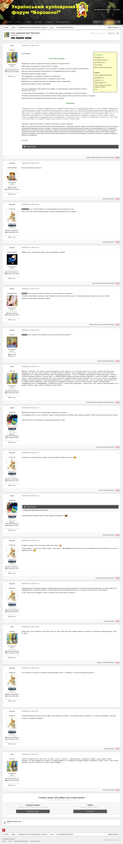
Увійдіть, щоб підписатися (99, 33)
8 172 (12, 268)
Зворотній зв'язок (64, 22)
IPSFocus (12, 839)
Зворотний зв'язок (35, 841)
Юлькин (93, 157)
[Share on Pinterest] (3, 830)
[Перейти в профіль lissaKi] (12, 342)
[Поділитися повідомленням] (118, 45)
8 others (105, 157)
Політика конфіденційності (21, 841)
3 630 (12, 351)
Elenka (12, 289)
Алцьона (105, 199)
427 (12, 66)
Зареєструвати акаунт (33, 811)
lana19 (94, 283)
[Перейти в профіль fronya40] (12, 175)
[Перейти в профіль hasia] (6, 34)
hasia (16, 35)
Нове (18, 22)
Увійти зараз (90, 811)
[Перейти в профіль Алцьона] (12, 216)
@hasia (24, 293)
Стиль (10, 841)
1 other (105, 324)
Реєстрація (116, 9)
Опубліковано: (30, 45)
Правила (50, 22)
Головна (8, 22)
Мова (4, 841)
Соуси (32, 35)
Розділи (28, 22)
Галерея (39, 22)
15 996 (13, 184)
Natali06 (88, 157)
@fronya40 (25, 209)
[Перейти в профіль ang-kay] (12, 259)
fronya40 (12, 163)
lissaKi (12, 330)
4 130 (12, 309)
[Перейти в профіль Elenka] (12, 300)
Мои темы (13, 76)
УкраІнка (98, 157)
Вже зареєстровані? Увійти (102, 9)
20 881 (13, 430)
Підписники (111, 33)
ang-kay (12, 247)
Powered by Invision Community (112, 840)
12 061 (13, 227)
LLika (96, 578)
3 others (105, 402)
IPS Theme (5, 839)
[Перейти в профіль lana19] (12, 419)
